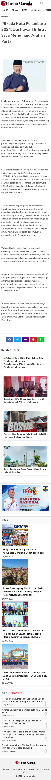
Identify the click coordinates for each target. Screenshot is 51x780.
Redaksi (6, 769)
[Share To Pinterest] (33, 339)
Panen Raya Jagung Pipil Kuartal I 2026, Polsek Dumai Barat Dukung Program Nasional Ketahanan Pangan (23, 591)
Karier (31, 769)
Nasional (36, 10)
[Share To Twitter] (17, 339)
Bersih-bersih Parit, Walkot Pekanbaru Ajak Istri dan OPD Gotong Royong (24, 746)
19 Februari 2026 (8, 727)
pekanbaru (5, 16)
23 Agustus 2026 (8, 705)
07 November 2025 (9, 740)
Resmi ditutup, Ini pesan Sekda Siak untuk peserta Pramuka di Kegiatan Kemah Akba (23, 700)
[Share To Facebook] (9, 339)
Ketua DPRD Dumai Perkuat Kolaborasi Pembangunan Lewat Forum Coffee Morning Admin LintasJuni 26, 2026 (23, 633)
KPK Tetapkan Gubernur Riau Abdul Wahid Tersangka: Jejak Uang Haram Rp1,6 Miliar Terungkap (23, 734)
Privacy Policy (16, 769)
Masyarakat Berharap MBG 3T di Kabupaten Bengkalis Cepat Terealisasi (23, 551)
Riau (24, 10)
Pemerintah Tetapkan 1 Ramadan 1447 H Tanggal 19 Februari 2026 (22, 721)
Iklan (25, 769)
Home (5, 10)
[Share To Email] (25, 339)
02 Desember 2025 (9, 751)
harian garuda (29, 776)
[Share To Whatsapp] (40, 339)
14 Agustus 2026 (8, 716)
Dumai (15, 10)
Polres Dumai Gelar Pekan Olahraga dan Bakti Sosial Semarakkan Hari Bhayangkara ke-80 (25, 675)
